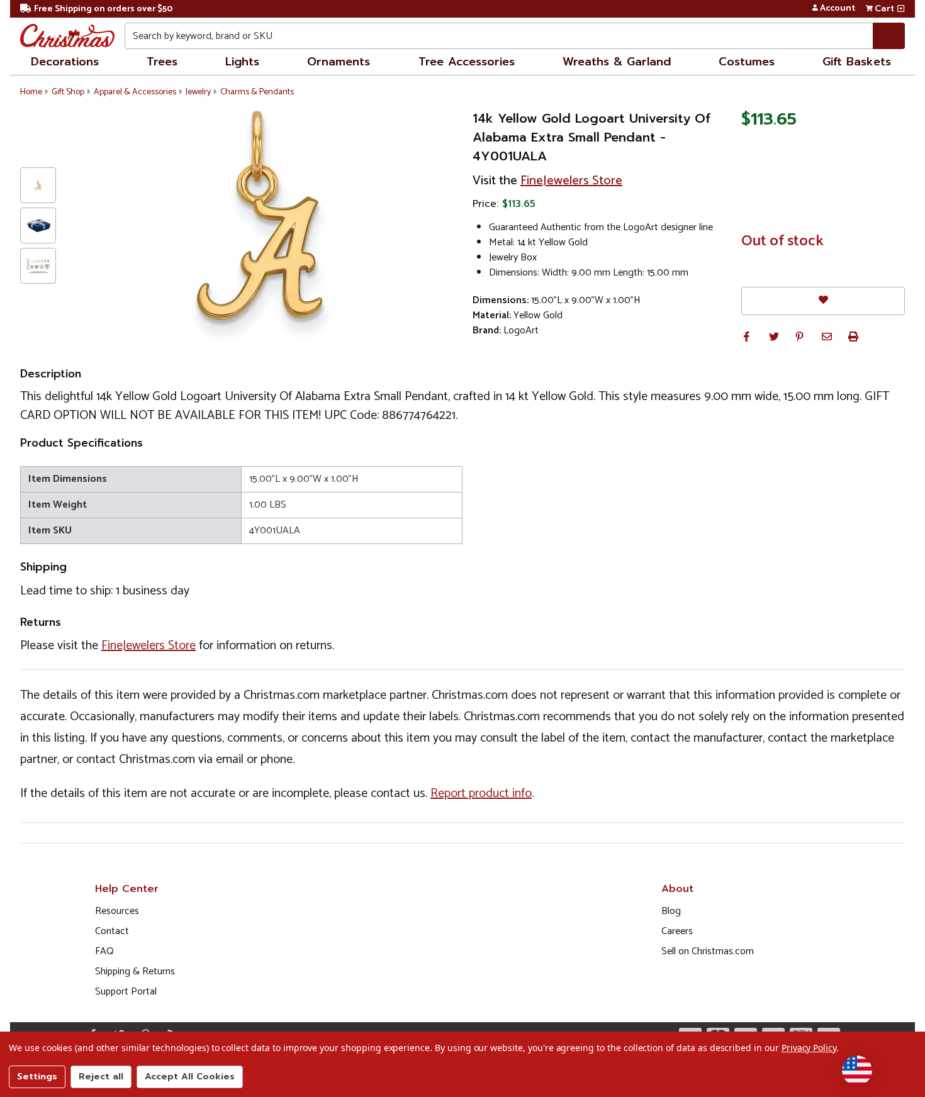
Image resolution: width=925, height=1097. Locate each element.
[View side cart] (901, 9)
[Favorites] (823, 301)
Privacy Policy (809, 1048)
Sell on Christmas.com (707, 951)
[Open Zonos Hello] (857, 1070)
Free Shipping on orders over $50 (103, 9)
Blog (671, 911)
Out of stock (782, 241)
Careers (677, 931)
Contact (112, 931)
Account (837, 9)
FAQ (104, 951)
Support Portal (126, 991)
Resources (117, 911)
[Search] (889, 36)
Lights (242, 61)
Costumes (747, 61)
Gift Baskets (856, 61)
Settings (37, 1076)
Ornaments (338, 61)
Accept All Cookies (190, 1076)
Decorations (65, 61)
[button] (746, 336)
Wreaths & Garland (617, 61)
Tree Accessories (466, 61)
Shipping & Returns (135, 971)
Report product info (481, 793)
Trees (162, 61)
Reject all (101, 1076)
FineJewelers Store (571, 180)
